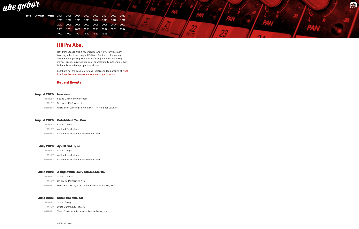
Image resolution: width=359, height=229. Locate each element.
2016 (77, 20)
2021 (104, 15)
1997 (104, 29)
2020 (113, 15)
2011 (122, 20)
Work (50, 15)
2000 (77, 29)
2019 (122, 15)
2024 (77, 15)
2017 (68, 20)
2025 (68, 15)
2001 (68, 29)
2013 (104, 20)
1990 (86, 33)
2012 (113, 20)
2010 (59, 24)
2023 (86, 15)
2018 (59, 20)
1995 (113, 29)
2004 (114, 24)
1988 (104, 33)
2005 (104, 24)
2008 (77, 24)
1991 (77, 33)
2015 (86, 20)
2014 (95, 20)
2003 (122, 24)
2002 (60, 29)
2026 (60, 15)
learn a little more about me (83, 74)
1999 (86, 29)
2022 (95, 15)
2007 (86, 24)
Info (28, 15)
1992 (68, 33)
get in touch (108, 74)
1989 (95, 33)
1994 (122, 29)
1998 (95, 29)
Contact (39, 15)
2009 (69, 24)
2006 (95, 24)
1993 (59, 33)
